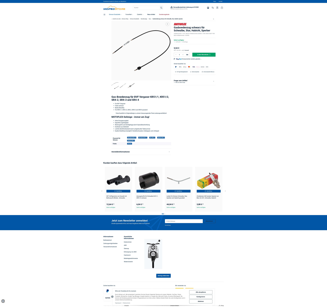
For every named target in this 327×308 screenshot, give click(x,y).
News (214, 1)
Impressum (118, 303)
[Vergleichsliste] (212, 7)
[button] (208, 7)
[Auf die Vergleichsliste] (125, 170)
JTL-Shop (221, 305)
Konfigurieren (201, 297)
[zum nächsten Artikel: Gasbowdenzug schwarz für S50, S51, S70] (214, 19)
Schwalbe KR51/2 (132, 137)
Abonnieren (209, 221)
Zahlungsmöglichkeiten (110, 243)
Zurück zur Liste (117, 18)
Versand (186, 50)
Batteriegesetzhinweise (131, 258)
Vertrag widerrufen (163, 275)
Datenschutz (126, 303)
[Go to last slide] (102, 191)
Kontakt (220, 1)
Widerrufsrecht (128, 261)
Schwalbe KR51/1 (143, 137)
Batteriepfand (107, 240)
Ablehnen (201, 301)
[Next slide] (225, 191)
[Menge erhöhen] (183, 55)
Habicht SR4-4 (131, 140)
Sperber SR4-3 (161, 137)
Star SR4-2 (152, 137)
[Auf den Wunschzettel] (167, 24)
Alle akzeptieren (201, 292)
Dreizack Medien (174, 305)
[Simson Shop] (114, 8)
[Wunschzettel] (217, 7)
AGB (125, 245)
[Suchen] (161, 8)
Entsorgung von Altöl (130, 252)
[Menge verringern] (176, 55)
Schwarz (129, 143)
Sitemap (126, 248)
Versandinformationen (110, 247)
